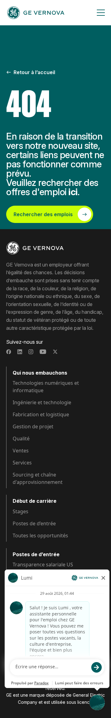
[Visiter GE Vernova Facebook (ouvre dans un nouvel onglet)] (8, 351)
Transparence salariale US (43, 564)
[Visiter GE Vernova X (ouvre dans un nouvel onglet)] (55, 351)
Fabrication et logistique (41, 414)
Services (22, 462)
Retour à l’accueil (34, 72)
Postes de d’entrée (34, 523)
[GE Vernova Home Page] (35, 12)
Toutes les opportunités (40, 535)
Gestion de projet (33, 426)
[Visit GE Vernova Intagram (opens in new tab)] (30, 351)
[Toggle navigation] (101, 12)
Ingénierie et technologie (42, 402)
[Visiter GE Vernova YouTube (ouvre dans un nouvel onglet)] (43, 351)
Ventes (21, 450)
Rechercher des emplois (43, 214)
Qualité (21, 438)
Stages (20, 511)
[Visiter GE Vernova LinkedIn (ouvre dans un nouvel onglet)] (19, 351)
